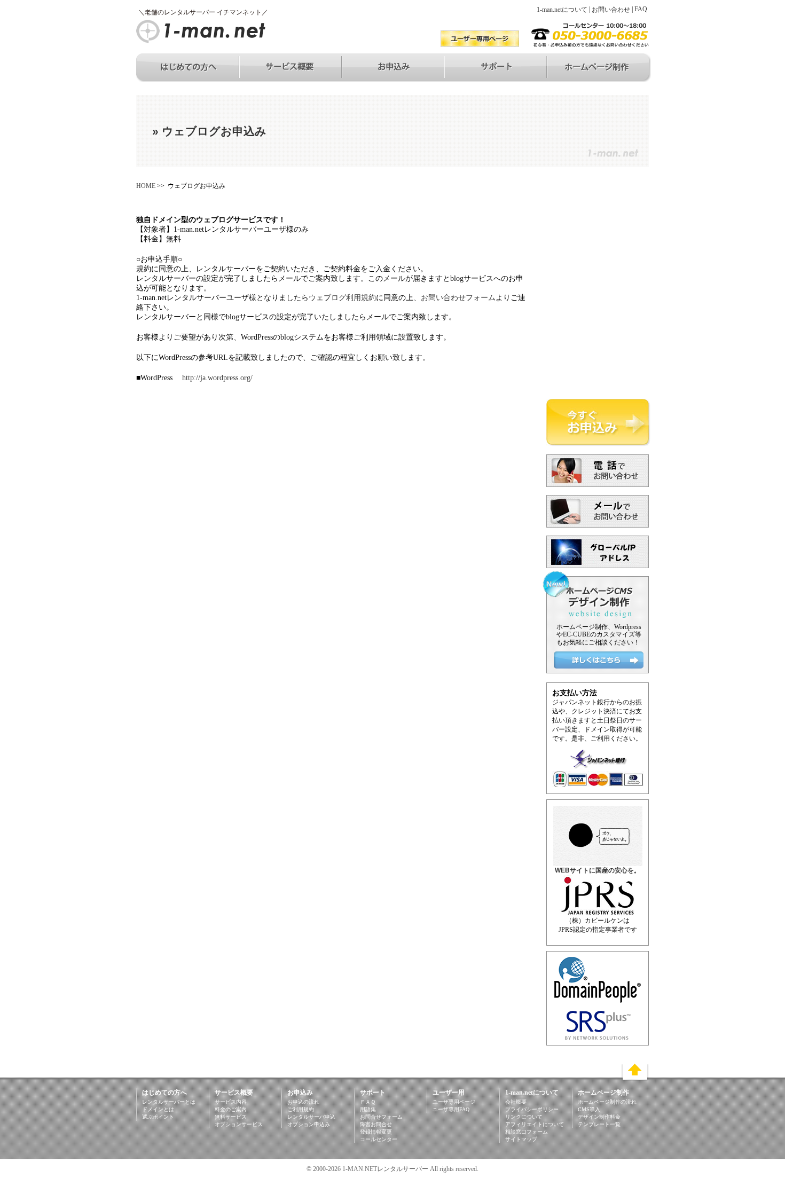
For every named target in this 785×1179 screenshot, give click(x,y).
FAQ (640, 9)
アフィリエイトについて (534, 1124)
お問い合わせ (611, 9)
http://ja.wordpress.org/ (216, 378)
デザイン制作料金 (599, 1117)
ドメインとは (158, 1109)
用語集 (368, 1109)
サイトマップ (521, 1139)
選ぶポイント (158, 1117)
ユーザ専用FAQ (451, 1109)
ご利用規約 (300, 1109)
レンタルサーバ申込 (311, 1117)
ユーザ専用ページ (454, 1102)
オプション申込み (308, 1124)
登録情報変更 (376, 1132)
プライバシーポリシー (532, 1109)
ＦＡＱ (367, 1102)
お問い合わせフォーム (458, 298)
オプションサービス (239, 1124)
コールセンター (378, 1139)
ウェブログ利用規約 (342, 298)
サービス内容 (231, 1102)
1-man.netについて (562, 9)
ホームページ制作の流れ (607, 1102)
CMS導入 (589, 1109)
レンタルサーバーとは (168, 1102)
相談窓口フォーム (526, 1132)
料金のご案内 (231, 1109)
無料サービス (231, 1117)
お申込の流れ (303, 1102)
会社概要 (516, 1102)
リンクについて (524, 1117)
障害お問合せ (376, 1124)
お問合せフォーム (381, 1117)
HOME (145, 186)
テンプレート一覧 (599, 1124)
